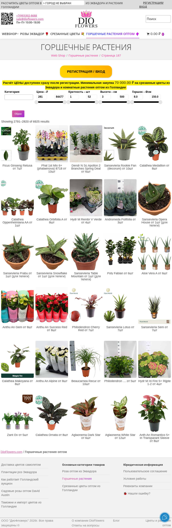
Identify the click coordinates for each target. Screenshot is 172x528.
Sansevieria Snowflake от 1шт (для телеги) (51, 275)
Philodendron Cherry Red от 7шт (86, 329)
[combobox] (19, 97)
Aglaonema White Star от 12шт (120, 436)
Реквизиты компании (137, 486)
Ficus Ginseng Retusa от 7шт (17, 167)
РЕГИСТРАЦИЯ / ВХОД (86, 71)
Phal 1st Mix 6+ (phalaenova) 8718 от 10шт (51, 168)
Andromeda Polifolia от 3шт (120, 221)
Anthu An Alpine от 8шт (51, 381)
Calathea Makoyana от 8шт (17, 383)
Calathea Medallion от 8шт (154, 167)
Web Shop (58, 55)
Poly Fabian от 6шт (120, 273)
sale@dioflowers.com (30, 19)
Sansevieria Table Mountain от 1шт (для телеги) (86, 276)
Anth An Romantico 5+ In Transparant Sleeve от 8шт (154, 437)
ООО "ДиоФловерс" (15, 520)
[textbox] (7, 97)
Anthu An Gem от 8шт (17, 327)
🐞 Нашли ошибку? (136, 493)
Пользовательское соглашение (145, 471)
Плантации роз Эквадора (19, 472)
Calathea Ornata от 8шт (52, 434)
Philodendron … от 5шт (120, 381)
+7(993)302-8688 (26, 16)
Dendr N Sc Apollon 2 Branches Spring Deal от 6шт (86, 168)
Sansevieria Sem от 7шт (154, 329)
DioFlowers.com (11, 452)
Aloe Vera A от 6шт (154, 273)
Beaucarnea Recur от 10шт (85, 383)
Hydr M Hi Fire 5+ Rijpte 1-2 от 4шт (154, 383)
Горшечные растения (77, 478)
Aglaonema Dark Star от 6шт (86, 436)
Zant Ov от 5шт (17, 434)
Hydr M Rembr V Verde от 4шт (86, 221)
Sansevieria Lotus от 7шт (120, 329)
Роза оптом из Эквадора (79, 471)
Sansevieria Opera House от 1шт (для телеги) (154, 222)
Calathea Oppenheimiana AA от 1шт (17, 222)
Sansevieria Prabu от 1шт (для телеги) (17, 275)
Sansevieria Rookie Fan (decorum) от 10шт (120, 167)
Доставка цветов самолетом (21, 464)
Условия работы (134, 478)
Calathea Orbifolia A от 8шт (51, 221)
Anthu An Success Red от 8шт (51, 329)
